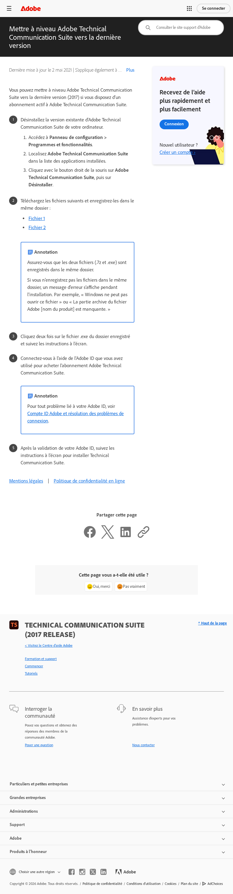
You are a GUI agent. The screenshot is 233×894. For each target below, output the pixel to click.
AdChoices (215, 884)
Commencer (34, 666)
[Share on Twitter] (107, 537)
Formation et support (41, 659)
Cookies (171, 884)
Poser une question (39, 745)
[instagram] (82, 872)
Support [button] (17, 824)
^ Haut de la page (212, 623)
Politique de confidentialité (102, 884)
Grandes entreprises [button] (28, 797)
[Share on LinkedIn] (125, 537)
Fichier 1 (37, 218)
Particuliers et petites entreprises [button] (39, 784)
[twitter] (93, 872)
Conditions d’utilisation (143, 884)
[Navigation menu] (9, 8)
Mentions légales (26, 481)
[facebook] (72, 872)
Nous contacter (143, 745)
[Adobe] (30, 8)
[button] (189, 8)
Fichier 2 (37, 227)
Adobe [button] (16, 838)
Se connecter (213, 8)
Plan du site (189, 884)
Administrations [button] (24, 811)
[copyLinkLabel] (143, 537)
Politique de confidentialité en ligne (89, 481)
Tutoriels (31, 673)
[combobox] (181, 27)
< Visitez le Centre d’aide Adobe (49, 645)
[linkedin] (103, 872)
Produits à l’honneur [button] (28, 851)
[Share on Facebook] (89, 537)
